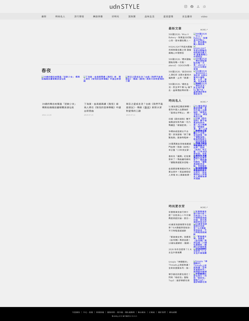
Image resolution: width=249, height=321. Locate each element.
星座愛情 (168, 16)
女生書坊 (187, 16)
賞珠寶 (132, 16)
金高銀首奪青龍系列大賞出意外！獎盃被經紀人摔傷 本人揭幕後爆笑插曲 (180, 173)
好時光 (115, 16)
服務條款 (111, 312)
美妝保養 (98, 16)
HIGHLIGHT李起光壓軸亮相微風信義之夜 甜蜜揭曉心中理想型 (180, 49)
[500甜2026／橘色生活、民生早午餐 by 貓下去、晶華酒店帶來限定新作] (200, 87)
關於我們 (162, 312)
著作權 (120, 312)
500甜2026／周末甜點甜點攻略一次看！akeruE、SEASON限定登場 (180, 64)
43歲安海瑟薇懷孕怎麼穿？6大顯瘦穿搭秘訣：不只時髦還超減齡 (180, 227)
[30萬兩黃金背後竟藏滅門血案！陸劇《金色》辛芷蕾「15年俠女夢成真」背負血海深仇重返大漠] (200, 146)
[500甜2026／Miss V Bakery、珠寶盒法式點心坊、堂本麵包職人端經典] (200, 37)
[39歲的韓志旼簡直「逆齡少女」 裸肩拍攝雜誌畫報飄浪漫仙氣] (61, 89)
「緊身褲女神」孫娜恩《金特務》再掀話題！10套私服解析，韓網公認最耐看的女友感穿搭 (180, 241)
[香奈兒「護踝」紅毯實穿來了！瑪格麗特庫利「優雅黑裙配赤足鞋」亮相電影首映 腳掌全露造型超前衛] (200, 159)
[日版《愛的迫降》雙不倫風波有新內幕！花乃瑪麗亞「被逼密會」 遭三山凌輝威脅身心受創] (200, 122)
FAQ (85, 312)
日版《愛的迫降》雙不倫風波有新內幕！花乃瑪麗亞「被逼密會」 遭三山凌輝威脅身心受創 (180, 123)
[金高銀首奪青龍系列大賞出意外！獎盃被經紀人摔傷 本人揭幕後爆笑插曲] (200, 171)
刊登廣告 (76, 312)
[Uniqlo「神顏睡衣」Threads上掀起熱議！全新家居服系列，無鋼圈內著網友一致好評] (200, 264)
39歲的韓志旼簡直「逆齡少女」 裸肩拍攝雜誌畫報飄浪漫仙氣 (59, 105)
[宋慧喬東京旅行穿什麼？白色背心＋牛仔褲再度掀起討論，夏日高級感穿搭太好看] (200, 215)
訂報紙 (152, 312)
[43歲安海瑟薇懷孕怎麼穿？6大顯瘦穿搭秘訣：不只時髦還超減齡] (200, 227)
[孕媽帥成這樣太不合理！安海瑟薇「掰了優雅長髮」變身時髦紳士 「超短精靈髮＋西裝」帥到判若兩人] (200, 134)
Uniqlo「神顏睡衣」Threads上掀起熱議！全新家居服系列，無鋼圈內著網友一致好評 (180, 266)
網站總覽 (173, 312)
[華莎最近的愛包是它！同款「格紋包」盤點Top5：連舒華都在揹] (200, 277)
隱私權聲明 (130, 312)
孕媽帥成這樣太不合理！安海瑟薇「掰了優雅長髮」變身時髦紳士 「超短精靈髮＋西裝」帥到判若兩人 (180, 137)
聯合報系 (142, 312)
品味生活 (149, 16)
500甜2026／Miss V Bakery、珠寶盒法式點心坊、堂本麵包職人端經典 (180, 39)
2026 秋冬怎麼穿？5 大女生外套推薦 (180, 251)
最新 (44, 16)
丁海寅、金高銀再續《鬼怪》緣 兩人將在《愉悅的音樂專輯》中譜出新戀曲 (102, 107)
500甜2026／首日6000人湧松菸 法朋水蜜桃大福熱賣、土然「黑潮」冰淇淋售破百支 (180, 76)
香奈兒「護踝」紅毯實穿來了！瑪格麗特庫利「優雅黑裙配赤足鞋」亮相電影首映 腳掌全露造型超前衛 (180, 162)
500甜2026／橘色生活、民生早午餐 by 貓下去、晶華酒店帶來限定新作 (180, 88)
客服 (91, 312)
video (204, 16)
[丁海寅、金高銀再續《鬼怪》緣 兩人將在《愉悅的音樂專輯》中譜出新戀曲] (103, 89)
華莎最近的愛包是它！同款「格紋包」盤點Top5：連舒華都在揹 (180, 277)
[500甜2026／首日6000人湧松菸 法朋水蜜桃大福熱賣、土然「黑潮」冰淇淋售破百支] (200, 74)
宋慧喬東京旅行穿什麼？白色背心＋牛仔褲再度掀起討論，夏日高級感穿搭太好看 (180, 216)
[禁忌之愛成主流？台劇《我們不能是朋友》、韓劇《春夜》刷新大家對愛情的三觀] (145, 89)
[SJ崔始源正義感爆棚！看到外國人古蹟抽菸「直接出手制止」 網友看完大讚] (200, 109)
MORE (203, 30)
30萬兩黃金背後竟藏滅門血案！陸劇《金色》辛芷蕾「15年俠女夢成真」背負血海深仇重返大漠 (180, 150)
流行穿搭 (79, 16)
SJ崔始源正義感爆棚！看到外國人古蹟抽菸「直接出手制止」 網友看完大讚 (180, 111)
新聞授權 (100, 312)
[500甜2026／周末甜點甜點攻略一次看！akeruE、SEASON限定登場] (200, 62)
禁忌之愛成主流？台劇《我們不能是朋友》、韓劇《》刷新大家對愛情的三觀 (144, 107)
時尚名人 (60, 16)
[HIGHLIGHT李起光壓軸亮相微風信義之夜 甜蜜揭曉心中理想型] (200, 49)
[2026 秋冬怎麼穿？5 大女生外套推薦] (200, 252)
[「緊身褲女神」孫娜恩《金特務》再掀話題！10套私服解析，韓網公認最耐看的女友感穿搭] (200, 240)
